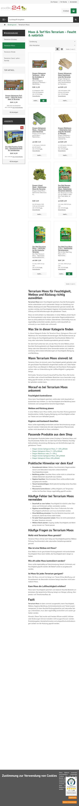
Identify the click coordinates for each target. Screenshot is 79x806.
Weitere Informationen (69, 802)
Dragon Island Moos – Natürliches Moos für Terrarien (39, 187)
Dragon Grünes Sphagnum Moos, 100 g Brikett (48, 456)
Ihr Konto (63, 2)
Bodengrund (12, 33)
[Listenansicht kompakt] (62, 49)
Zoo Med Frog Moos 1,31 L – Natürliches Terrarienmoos (65, 248)
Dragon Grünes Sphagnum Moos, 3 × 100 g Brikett (49, 449)
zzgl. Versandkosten (18, 107)
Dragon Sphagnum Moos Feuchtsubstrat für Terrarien (64, 75)
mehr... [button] (36, 101)
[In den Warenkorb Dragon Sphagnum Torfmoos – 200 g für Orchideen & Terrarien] (43, 100)
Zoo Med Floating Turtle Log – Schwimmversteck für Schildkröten (13, 148)
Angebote (8, 121)
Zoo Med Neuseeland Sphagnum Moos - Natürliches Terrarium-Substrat (65, 188)
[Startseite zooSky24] (14, 8)
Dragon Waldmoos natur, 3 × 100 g (44, 453)
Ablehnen (72, 797)
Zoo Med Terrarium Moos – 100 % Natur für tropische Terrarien (39, 249)
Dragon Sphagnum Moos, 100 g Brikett (46, 458)
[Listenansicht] (57, 49)
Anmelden (73, 2)
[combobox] (52, 41)
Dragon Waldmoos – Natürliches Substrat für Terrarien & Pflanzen (64, 130)
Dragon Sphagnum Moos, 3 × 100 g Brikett (47, 451)
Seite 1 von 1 (70, 49)
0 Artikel (66, 11)
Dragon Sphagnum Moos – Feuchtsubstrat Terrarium (39, 130)
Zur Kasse (54, 2)
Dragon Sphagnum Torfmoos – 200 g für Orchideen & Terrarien (39, 76)
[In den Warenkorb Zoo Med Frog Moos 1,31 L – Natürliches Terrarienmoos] (69, 273)
